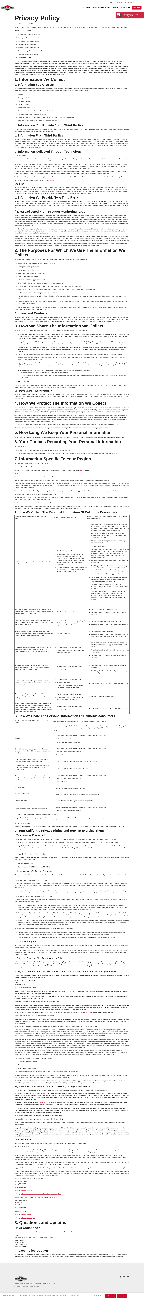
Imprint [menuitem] (48, 1283)
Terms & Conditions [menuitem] (19, 1283)
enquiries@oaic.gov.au (25, 1190)
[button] (120, 1277)
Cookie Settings (98, 1295)
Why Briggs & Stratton (101, 7)
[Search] (129, 8)
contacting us (44, 1102)
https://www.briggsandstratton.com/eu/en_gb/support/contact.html (33, 1237)
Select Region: (117, 2)
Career (123, 7)
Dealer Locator (136, 7)
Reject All (110, 1295)
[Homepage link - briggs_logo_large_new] (20, 1281)
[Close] (141, 1296)
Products (86, 7)
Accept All (122, 1295)
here (32, 863)
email (80, 470)
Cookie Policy (54, 180)
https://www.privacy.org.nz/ (27, 1218)
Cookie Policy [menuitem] (54, 1283)
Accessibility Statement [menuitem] (40, 1283)
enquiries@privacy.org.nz (26, 1214)
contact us (88, 1012)
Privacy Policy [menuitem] (29, 1283)
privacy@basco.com (35, 947)
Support (115, 7)
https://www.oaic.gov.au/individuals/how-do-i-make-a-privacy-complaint (40, 1194)
